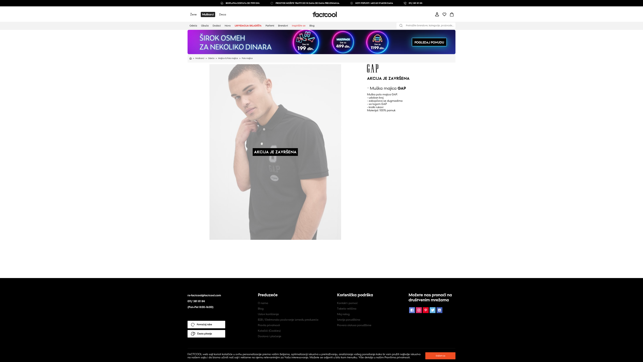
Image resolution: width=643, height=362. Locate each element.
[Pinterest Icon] (425, 310)
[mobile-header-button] (437, 14)
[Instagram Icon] (418, 310)
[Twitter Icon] (432, 310)
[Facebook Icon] (412, 310)
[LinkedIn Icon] (439, 310)
